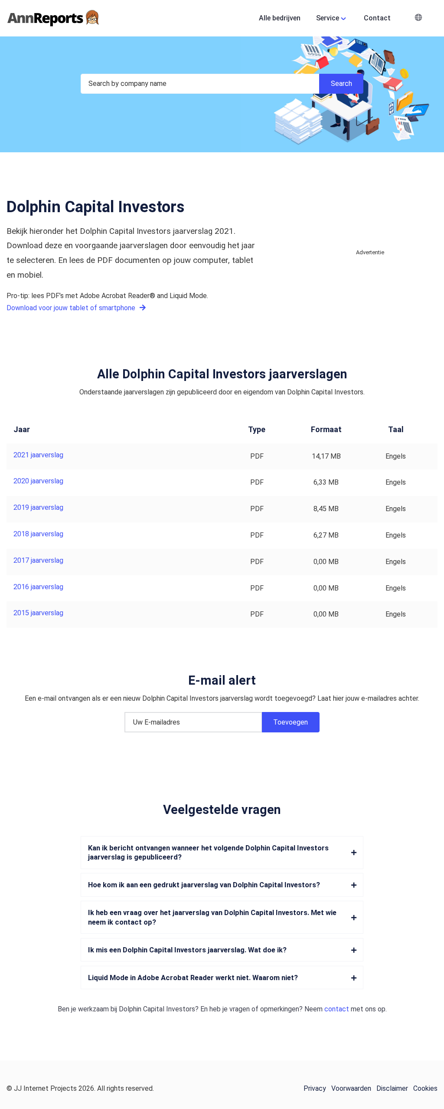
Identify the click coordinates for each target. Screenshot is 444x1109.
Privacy (315, 1088)
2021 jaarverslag (38, 455)
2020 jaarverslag (38, 481)
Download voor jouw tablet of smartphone (72, 308)
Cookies (425, 1088)
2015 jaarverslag (38, 613)
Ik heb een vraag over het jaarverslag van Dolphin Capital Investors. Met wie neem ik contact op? (212, 917)
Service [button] (327, 18)
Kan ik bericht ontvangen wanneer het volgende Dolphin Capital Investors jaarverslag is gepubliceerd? (208, 852)
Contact (377, 18)
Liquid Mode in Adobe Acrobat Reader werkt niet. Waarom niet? (193, 978)
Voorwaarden (351, 1088)
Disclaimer (392, 1088)
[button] (418, 18)
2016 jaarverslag (38, 587)
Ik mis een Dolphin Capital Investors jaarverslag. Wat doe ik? (187, 950)
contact (336, 1009)
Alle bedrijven (279, 18)
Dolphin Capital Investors (157, 1009)
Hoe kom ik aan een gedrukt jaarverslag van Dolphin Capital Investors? (204, 885)
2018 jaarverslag (38, 534)
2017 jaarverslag (38, 560)
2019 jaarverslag (38, 507)
